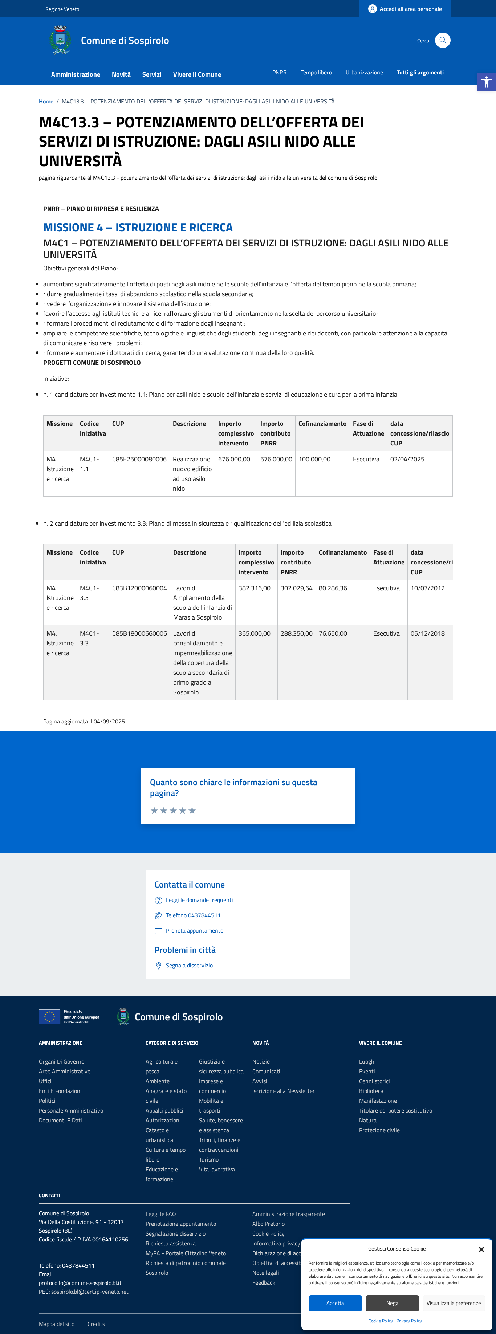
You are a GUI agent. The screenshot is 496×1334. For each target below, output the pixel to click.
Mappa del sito (56, 1323)
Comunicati (266, 1071)
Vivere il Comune (197, 74)
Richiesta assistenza (171, 1243)
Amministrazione (75, 74)
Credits (96, 1323)
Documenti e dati (60, 1120)
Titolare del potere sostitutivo (395, 1110)
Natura (368, 1120)
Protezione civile (379, 1130)
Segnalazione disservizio (176, 1233)
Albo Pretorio (268, 1223)
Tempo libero (316, 72)
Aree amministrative (64, 1071)
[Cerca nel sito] (443, 40)
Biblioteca (371, 1090)
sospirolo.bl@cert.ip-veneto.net (90, 1291)
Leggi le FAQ (161, 1213)
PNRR (279, 72)
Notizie (261, 1061)
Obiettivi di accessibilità (281, 1262)
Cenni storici (374, 1081)
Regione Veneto (62, 9)
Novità (121, 74)
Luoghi (367, 1061)
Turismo (209, 1159)
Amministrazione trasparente (288, 1213)
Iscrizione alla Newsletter (283, 1090)
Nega (392, 1303)
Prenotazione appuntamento (181, 1223)
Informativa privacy (276, 1243)
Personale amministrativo (71, 1110)
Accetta (335, 1303)
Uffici (45, 1081)
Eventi (367, 1071)
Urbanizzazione (364, 72)
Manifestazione (378, 1100)
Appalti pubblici (164, 1110)
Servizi (152, 74)
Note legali (265, 1272)
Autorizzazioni (163, 1120)
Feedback (263, 1282)
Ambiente (158, 1081)
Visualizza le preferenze (454, 1303)
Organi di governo (61, 1061)
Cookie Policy (381, 1320)
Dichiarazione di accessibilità (287, 1253)
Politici (47, 1100)
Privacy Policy (409, 1320)
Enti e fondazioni (60, 1090)
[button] (486, 82)
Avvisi (259, 1081)
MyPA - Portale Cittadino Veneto (186, 1253)
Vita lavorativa (217, 1169)
